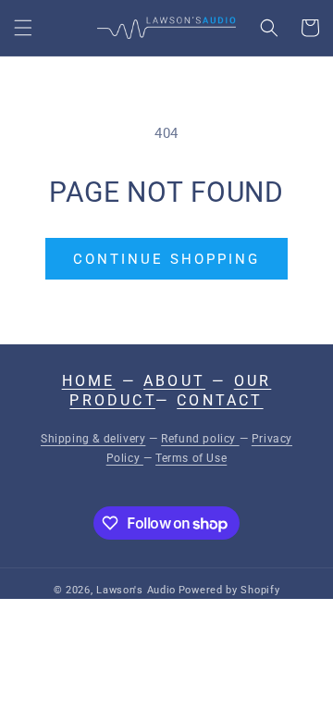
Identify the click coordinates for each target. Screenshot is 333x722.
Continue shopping (166, 259)
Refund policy (200, 438)
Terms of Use (191, 458)
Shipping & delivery (93, 438)
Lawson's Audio (136, 590)
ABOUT (174, 381)
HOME (89, 381)
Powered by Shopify (229, 590)
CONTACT (220, 400)
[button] (23, 27)
